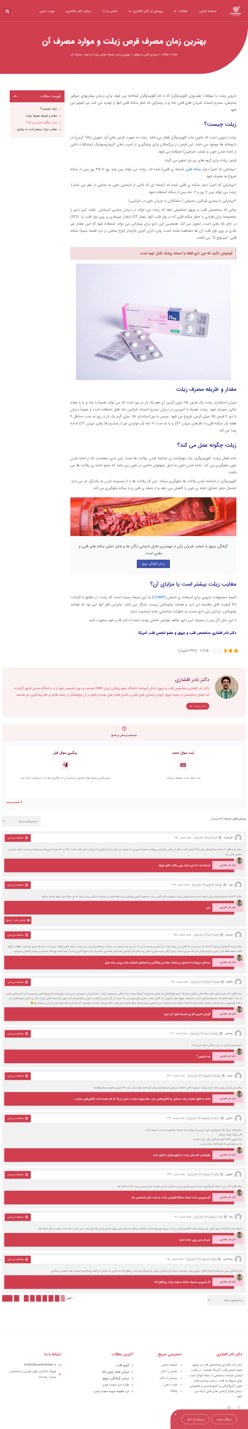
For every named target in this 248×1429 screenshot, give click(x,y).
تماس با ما (110, 11)
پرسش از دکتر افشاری (148, 11)
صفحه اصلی (207, 11)
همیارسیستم (12, 802)
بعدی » (7, 1298)
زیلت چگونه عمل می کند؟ (41, 122)
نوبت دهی (47, 11)
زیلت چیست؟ (48, 108)
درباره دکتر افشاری (78, 11)
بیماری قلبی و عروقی (145, 54)
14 (16, 1298)
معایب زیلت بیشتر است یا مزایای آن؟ (35, 129)
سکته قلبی (193, 169)
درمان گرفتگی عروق (153, 563)
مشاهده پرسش (16, 838)
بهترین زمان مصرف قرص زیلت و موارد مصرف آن (124, 41)
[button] (7, 11)
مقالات (183, 11)
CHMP (159, 597)
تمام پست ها (198, 706)
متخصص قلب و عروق (194, 633)
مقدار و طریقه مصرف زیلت (41, 115)
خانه (174, 54)
